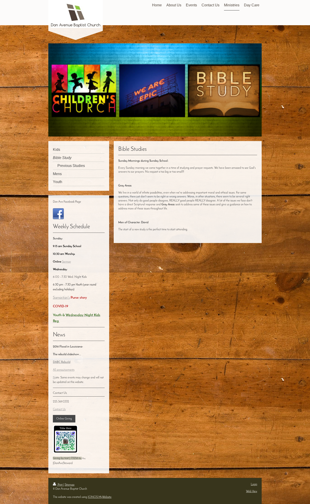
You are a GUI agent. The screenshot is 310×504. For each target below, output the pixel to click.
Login (254, 484)
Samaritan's (61, 298)
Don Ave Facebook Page (67, 201)
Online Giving (64, 418)
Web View (251, 491)
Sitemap (69, 484)
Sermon (66, 261)
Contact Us (59, 409)
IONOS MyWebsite (99, 497)
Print (60, 484)
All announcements (63, 369)
